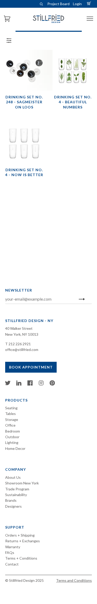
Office (10, 425)
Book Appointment (31, 367)
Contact (12, 564)
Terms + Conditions (21, 558)
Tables (10, 413)
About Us (13, 477)
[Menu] (90, 18)
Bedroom (12, 431)
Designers (13, 506)
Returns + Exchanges (22, 541)
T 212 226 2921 (18, 344)
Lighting (11, 442)
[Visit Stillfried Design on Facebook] (30, 384)
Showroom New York (22, 483)
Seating (11, 408)
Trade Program (17, 489)
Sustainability (16, 494)
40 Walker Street (19, 328)
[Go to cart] (89, 4)
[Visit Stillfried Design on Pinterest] (52, 384)
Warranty (12, 547)
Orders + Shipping (20, 535)
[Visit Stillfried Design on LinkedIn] (18, 384)
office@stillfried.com (21, 349)
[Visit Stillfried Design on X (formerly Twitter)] (7, 384)
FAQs (9, 552)
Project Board (58, 4)
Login (77, 4)
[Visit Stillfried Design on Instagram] (41, 384)
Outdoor (12, 437)
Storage (11, 419)
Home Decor (15, 448)
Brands (11, 500)
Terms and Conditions (74, 580)
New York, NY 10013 (21, 334)
